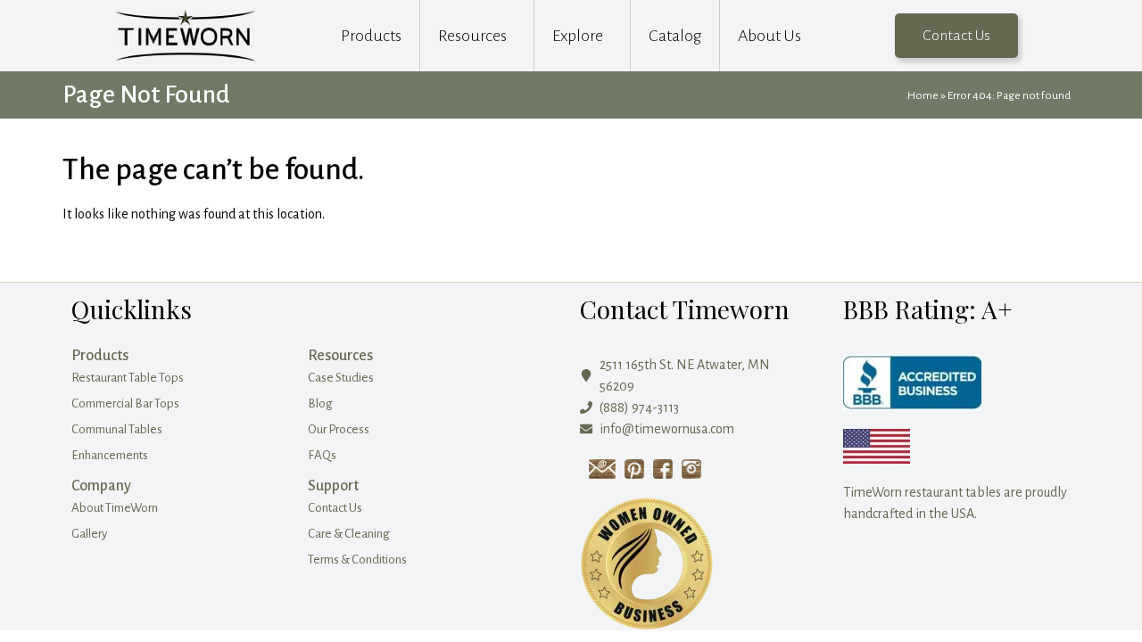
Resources (472, 36)
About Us (769, 36)
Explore (577, 36)
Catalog (675, 36)
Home (923, 95)
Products (371, 36)
